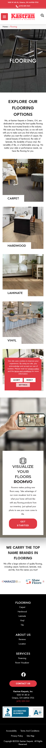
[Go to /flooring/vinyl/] (23, 322)
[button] (23, 524)
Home (5, 26)
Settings (23, 385)
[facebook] (23, 675)
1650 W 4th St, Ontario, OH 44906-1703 (23, 2)
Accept (16, 380)
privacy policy (33, 369)
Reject (29, 380)
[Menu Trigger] (4, 16)
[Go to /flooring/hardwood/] (23, 228)
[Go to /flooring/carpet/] (23, 180)
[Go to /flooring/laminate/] (23, 275)
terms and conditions (22, 371)
